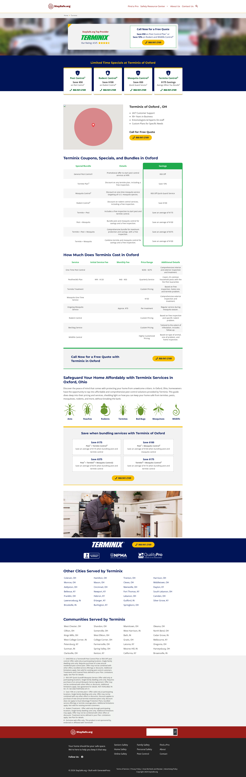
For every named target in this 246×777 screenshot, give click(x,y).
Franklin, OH (70, 596)
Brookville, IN (70, 605)
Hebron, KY (99, 596)
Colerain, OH (70, 578)
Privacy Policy (136, 769)
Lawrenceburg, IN (72, 600)
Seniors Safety (121, 744)
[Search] (175, 732)
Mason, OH (99, 582)
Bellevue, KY (69, 591)
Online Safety (120, 753)
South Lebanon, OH (162, 591)
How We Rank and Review (152, 769)
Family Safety (143, 744)
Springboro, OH (131, 605)
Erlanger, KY (99, 600)
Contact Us (187, 6)
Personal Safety (144, 749)
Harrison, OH (159, 578)
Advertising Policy (170, 769)
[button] (197, 7)
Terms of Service (122, 769)
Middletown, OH (161, 582)
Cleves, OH (129, 582)
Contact (163, 753)
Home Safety (120, 749)
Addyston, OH (70, 587)
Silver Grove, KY (160, 600)
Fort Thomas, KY (131, 591)
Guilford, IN (129, 600)
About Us (175, 6)
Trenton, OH (129, 578)
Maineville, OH (130, 587)
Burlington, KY (100, 605)
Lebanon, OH (130, 596)
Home (66, 15)
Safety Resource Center (152, 6)
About (163, 749)
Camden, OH (159, 596)
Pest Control (143, 753)
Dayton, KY (158, 587)
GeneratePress (103, 770)
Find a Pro (133, 6)
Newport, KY (100, 591)
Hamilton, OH (100, 578)
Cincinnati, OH (100, 587)
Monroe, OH (70, 582)
